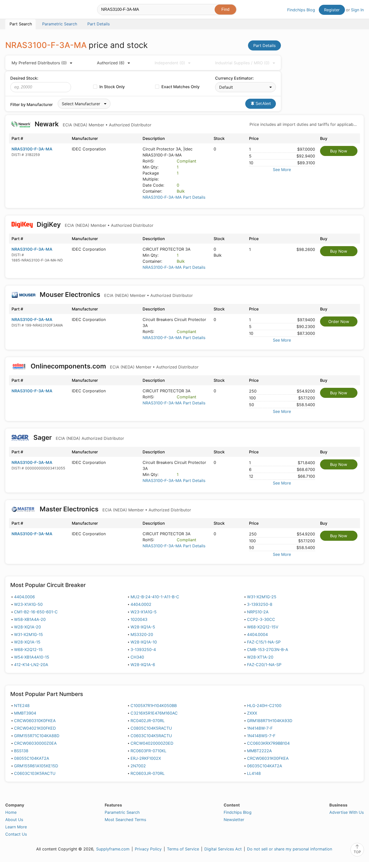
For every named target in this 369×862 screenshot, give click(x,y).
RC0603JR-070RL (148, 773)
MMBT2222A (259, 750)
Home (11, 812)
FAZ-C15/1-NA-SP (264, 641)
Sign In (357, 9)
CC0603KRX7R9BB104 (268, 743)
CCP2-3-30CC (261, 619)
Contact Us (16, 834)
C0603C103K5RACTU (34, 773)
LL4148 (254, 773)
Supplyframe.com (113, 848)
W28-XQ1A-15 (27, 641)
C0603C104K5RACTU (151, 735)
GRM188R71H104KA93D (269, 720)
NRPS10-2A (258, 611)
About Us (14, 819)
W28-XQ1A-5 (143, 626)
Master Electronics (114, 509)
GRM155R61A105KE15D (36, 765)
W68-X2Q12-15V (262, 626)
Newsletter (234, 819)
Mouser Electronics (115, 294)
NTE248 (22, 705)
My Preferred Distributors (39, 62)
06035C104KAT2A (264, 765)
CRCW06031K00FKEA (268, 758)
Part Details (264, 45)
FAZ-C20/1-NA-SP (264, 664)
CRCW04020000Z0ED (152, 743)
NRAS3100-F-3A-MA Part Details (174, 197)
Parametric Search (122, 812)
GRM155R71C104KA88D (36, 735)
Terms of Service (183, 848)
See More (282, 169)
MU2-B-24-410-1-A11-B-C (155, 596)
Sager (78, 437)
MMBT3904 (25, 713)
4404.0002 (141, 604)
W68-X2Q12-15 (28, 649)
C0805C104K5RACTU (151, 728)
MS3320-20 (142, 634)
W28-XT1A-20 (260, 657)
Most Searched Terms (125, 819)
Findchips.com (21, 10)
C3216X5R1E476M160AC (154, 713)
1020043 (139, 619)
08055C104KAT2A (31, 758)
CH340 (137, 657)
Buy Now (338, 150)
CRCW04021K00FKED (35, 728)
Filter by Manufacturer (31, 104)
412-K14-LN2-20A (31, 664)
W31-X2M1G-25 (261, 596)
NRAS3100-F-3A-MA (32, 148)
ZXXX (252, 713)
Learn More (16, 826)
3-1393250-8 (259, 604)
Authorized (111, 62)
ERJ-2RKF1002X (146, 758)
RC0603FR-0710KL (148, 750)
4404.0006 (24, 596)
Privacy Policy (148, 848)
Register (332, 9)
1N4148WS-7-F (261, 735)
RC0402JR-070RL (148, 720)
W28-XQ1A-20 (27, 626)
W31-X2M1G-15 (28, 634)
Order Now (338, 321)
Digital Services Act (223, 848)
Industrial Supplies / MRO (242, 62)
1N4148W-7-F (260, 728)
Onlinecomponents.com (114, 366)
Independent (170, 62)
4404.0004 (257, 634)
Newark (92, 124)
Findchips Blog (301, 9)
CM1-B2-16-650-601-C (36, 611)
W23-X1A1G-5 (144, 611)
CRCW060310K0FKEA (35, 720)
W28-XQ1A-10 (144, 641)
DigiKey (94, 224)
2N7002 (138, 765)
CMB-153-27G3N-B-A (267, 649)
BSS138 (21, 750)
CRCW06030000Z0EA (35, 743)
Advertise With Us (346, 812)
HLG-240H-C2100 (264, 705)
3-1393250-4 (143, 649)
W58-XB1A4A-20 (30, 619)
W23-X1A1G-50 (28, 604)
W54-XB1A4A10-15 (31, 657)
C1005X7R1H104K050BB (154, 705)
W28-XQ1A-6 (143, 664)
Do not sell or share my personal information (289, 848)
